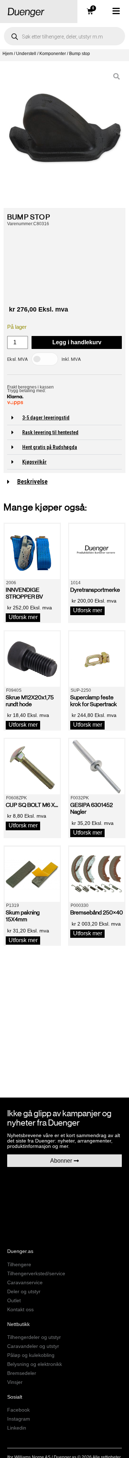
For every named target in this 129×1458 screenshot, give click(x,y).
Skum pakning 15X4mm (23, 916)
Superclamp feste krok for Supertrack (93, 701)
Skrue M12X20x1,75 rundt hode (30, 701)
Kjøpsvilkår (34, 462)
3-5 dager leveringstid (46, 418)
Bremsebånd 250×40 (96, 912)
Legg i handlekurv (76, 342)
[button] (64, 417)
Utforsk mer (23, 617)
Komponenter (52, 53)
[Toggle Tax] (45, 359)
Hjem (8, 53)
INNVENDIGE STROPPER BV (24, 593)
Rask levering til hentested (50, 432)
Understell (26, 53)
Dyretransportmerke (95, 589)
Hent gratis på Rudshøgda (49, 447)
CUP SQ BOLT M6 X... (32, 804)
